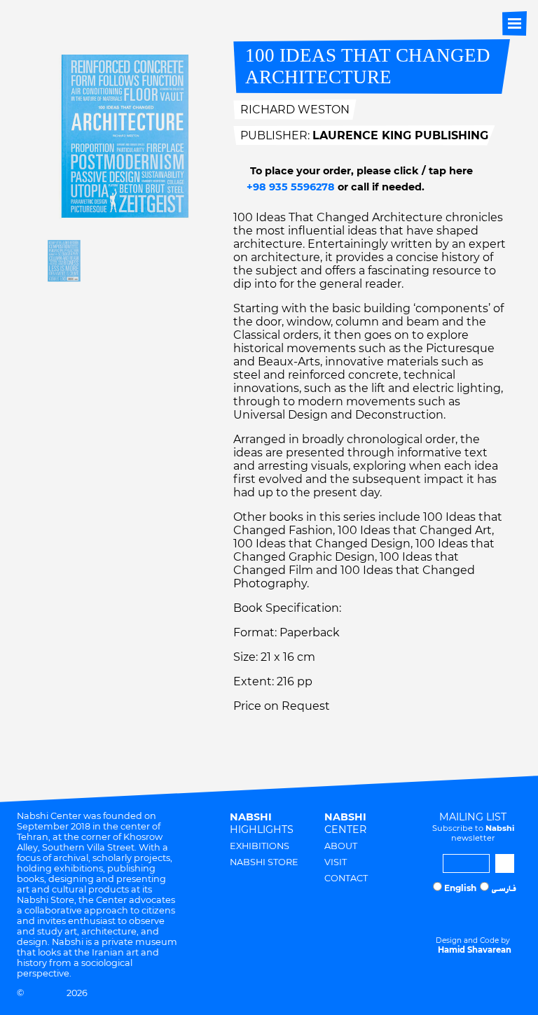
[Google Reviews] (475, 913)
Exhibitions (259, 846)
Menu (514, 23)
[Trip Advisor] (488, 913)
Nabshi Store (264, 862)
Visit (335, 862)
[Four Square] (501, 913)
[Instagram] (448, 913)
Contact (346, 878)
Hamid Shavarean (474, 950)
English (460, 888)
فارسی (503, 889)
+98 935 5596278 (289, 187)
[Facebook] (462, 913)
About (340, 846)
